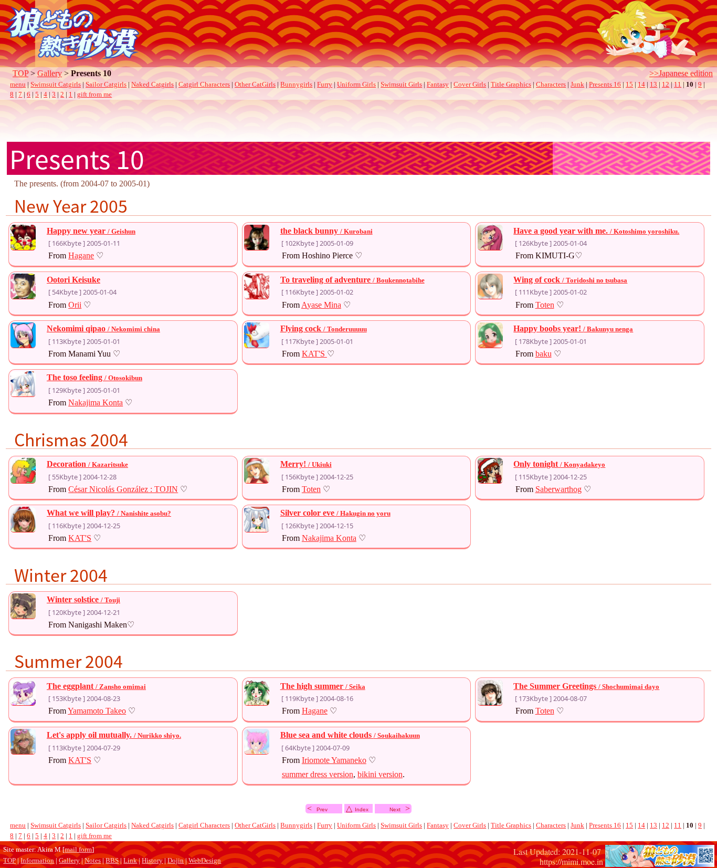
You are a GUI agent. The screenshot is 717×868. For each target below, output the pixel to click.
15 (629, 84)
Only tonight (559, 463)
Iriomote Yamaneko (334, 760)
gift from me (94, 94)
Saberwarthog (558, 489)
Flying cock (323, 328)
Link (130, 860)
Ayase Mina (321, 304)
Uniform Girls (356, 84)
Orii (74, 304)
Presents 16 (605, 84)
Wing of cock (570, 279)
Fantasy (438, 84)
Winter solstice (83, 599)
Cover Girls (470, 84)
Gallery (49, 73)
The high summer (322, 686)
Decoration (87, 463)
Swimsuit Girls (401, 84)
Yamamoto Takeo (97, 710)
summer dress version (317, 774)
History (152, 860)
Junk (577, 84)
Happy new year (91, 230)
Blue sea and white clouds (350, 734)
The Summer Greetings (586, 686)
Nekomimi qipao (103, 328)
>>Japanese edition (681, 73)
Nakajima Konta (95, 402)
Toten (544, 304)
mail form (78, 849)
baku (543, 353)
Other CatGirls (255, 84)
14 (641, 84)
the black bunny (326, 230)
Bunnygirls (296, 84)
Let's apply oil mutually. (114, 734)
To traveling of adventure (352, 279)
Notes (93, 860)
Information (37, 860)
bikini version (380, 774)
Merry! (306, 463)
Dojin (175, 860)
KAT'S (314, 353)
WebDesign (204, 860)
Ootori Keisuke (73, 279)
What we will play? (109, 512)
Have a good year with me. (596, 230)
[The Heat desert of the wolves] (659, 861)
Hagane (81, 255)
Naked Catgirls (152, 84)
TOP (20, 73)
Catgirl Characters (204, 84)
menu (18, 84)
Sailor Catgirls (106, 84)
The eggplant (96, 686)
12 (665, 84)
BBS (112, 860)
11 (677, 84)
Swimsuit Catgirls (55, 84)
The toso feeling (94, 377)
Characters (551, 84)
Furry (324, 84)
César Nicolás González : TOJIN (123, 489)
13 (653, 84)
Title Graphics (511, 84)
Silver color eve (335, 512)
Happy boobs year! (573, 328)
